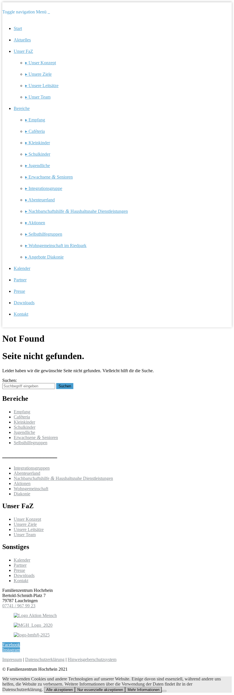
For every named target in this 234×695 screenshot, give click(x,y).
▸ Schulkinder (37, 154)
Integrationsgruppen (32, 468)
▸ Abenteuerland (40, 199)
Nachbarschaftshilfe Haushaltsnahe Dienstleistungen (63, 478)
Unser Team (25, 534)
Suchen (64, 386)
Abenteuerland (27, 473)
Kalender (22, 268)
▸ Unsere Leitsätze (41, 85)
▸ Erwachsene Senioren (49, 177)
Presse (19, 291)
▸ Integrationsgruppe (43, 188)
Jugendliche (24, 432)
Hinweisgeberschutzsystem (92, 659)
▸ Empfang (35, 119)
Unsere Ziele (25, 524)
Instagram (11, 649)
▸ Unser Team (38, 97)
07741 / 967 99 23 (18, 605)
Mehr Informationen (144, 690)
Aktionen (22, 483)
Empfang (22, 411)
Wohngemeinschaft (31, 488)
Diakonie (22, 493)
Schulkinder (24, 427)
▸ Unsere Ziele (38, 74)
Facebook (11, 644)
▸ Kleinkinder (37, 142)
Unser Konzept (27, 519)
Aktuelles (22, 39)
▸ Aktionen (35, 222)
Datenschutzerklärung (44, 659)
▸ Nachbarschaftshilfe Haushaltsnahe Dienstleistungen (76, 211)
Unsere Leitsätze (29, 529)
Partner (20, 279)
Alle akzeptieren (59, 690)
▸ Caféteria (35, 131)
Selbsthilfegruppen (30, 442)
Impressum (12, 659)
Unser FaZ (23, 51)
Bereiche (22, 108)
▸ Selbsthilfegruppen (43, 234)
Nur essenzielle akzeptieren (100, 690)
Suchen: (9, 380)
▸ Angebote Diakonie (44, 257)
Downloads (24, 302)
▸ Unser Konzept (40, 62)
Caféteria (22, 416)
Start (18, 28)
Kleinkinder (24, 422)
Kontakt (21, 314)
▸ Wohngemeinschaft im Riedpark (55, 245)
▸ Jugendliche (37, 165)
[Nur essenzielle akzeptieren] (164, 691)
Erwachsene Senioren (36, 437)
